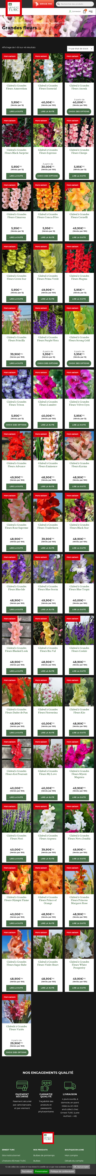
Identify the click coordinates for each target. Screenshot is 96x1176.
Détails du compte (74, 1161)
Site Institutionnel (11, 1156)
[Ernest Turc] (48, 1138)
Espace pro (46, 4)
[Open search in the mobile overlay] (75, 4)
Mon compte (71, 1156)
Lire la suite (16, 111)
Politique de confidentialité (62, 1171)
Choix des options (79, 111)
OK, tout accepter (81, 1167)
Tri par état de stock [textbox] (78, 49)
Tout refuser (27, 1171)
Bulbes (36, 1161)
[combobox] (80, 48)
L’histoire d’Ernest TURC (14, 1161)
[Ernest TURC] (14, 8)
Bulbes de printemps (44, 1156)
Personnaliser (41, 1171)
